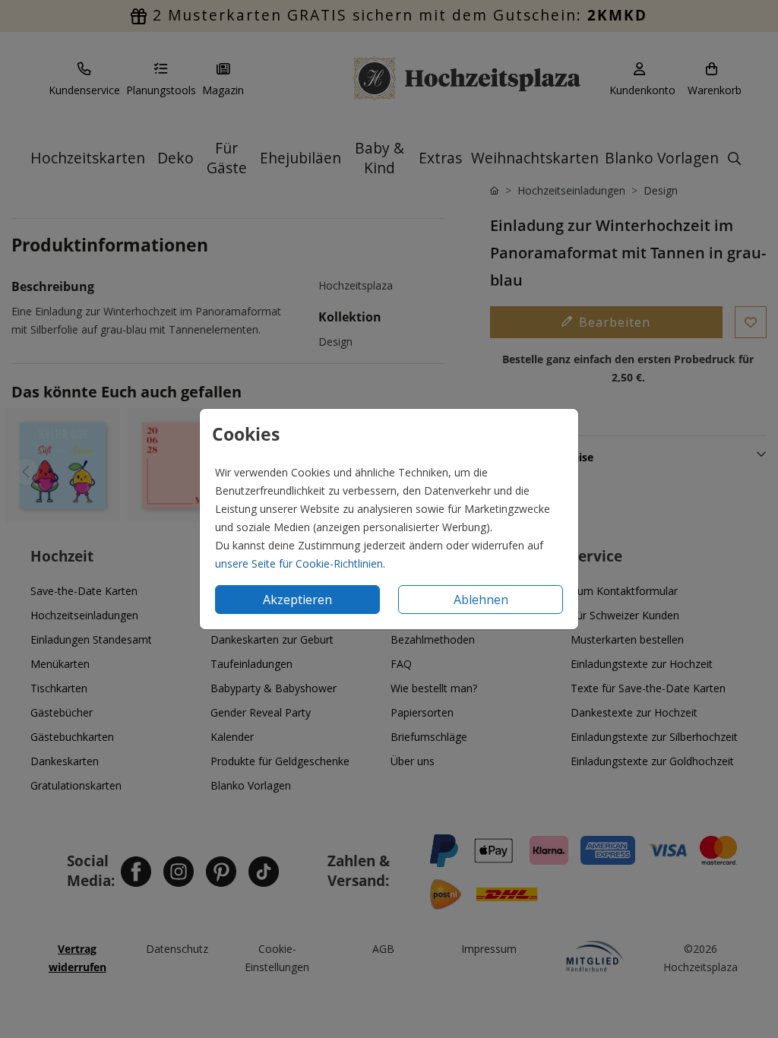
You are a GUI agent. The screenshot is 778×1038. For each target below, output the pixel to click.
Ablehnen (481, 599)
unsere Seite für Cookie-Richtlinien (299, 563)
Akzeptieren (297, 599)
